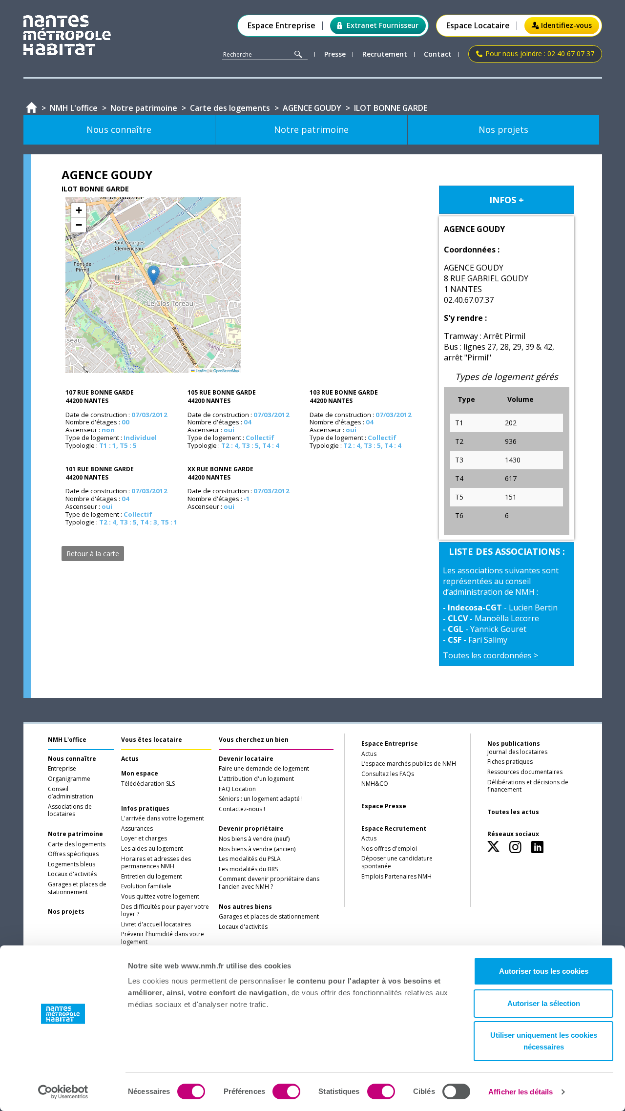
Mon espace (139, 773)
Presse (335, 54)
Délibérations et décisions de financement (527, 786)
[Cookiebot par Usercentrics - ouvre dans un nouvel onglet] (63, 1092)
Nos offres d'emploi (389, 849)
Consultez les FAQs (387, 774)
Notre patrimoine (75, 834)
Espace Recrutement (393, 829)
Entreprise (62, 769)
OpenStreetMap (226, 370)
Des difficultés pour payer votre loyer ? (165, 911)
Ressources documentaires (524, 772)
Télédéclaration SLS (148, 784)
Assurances (137, 829)
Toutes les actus (513, 812)
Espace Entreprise (281, 25)
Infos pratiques (145, 809)
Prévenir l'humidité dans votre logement (162, 938)
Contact (438, 54)
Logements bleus (71, 864)
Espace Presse (383, 806)
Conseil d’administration (70, 793)
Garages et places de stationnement (77, 888)
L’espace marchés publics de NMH (408, 764)
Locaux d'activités (72, 874)
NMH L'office (67, 739)
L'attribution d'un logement (256, 779)
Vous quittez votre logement (160, 897)
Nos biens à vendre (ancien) (257, 849)
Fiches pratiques (510, 762)
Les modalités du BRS (248, 869)
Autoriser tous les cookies (543, 971)
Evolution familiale (146, 886)
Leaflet (201, 370)
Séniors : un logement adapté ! (261, 799)
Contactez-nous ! (242, 809)
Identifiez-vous (566, 25)
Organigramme (69, 779)
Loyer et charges (144, 838)
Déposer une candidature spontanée (397, 862)
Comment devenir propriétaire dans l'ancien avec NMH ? (269, 883)
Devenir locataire (246, 759)
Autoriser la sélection (543, 1003)
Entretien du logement (151, 876)
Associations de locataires (70, 810)
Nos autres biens (245, 907)
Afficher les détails (520, 1092)
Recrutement (384, 54)
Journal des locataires (517, 752)
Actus (130, 759)
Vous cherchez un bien (254, 739)
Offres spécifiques (73, 854)
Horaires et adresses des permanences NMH (156, 863)
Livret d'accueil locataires (156, 924)
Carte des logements (76, 844)
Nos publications (513, 743)
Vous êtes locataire (151, 739)
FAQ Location (237, 789)
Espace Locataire (478, 25)
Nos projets (66, 912)
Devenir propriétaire (251, 829)
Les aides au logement (152, 849)
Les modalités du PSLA (250, 859)
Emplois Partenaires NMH (396, 876)
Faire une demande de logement (264, 769)
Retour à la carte (92, 553)
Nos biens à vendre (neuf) (254, 839)
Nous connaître (72, 759)
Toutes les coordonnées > (490, 655)
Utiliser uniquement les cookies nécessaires (543, 1041)
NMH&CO (374, 784)
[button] (153, 275)
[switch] (286, 1091)
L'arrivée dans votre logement (162, 818)
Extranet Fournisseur (382, 25)
